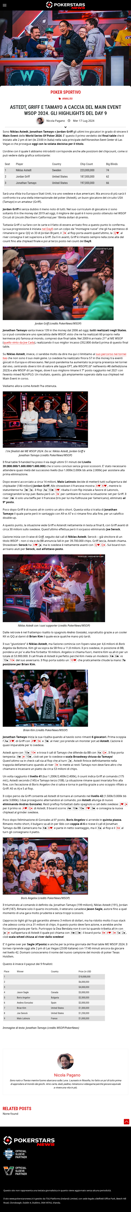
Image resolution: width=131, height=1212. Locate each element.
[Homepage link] (65, 5)
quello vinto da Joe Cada (19, 342)
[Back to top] (126, 1121)
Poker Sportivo (65, 92)
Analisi (67, 98)
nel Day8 (47, 229)
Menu (6, 5)
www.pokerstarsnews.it (21, 1198)
